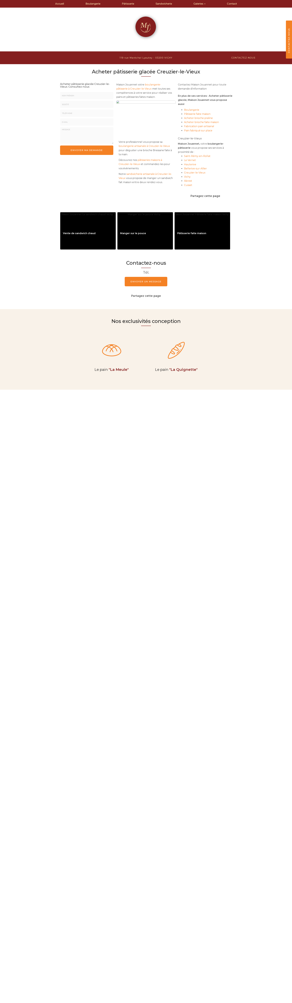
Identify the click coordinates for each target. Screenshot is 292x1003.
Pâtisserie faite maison (197, 114)
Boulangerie (92, 3)
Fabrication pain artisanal (199, 126)
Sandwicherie (164, 3)
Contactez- (243, 57)
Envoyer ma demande (87, 150)
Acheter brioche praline (198, 118)
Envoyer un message (145, 281)
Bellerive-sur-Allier (195, 168)
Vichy (187, 176)
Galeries (198, 3)
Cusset (188, 185)
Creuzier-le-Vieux (194, 172)
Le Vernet (190, 160)
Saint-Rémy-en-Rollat (197, 156)
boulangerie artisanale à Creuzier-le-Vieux (144, 146)
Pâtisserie (128, 3)
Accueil (59, 3)
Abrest (188, 180)
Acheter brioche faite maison (201, 122)
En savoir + (88, 230)
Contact (232, 3)
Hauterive (190, 164)
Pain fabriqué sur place (198, 130)
